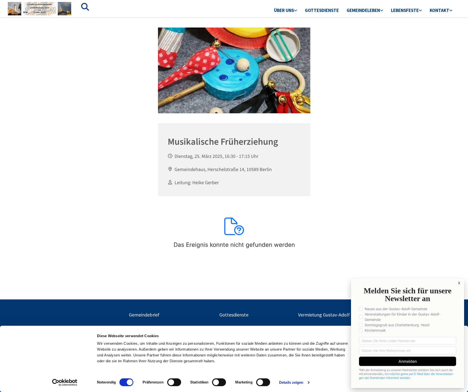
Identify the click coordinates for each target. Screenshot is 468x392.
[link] (285, 11)
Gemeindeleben (363, 10)
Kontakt (439, 10)
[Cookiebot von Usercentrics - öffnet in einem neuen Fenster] (64, 382)
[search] (85, 7)
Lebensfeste (405, 10)
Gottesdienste (322, 10)
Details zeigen (291, 382)
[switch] (174, 382)
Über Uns (284, 10)
